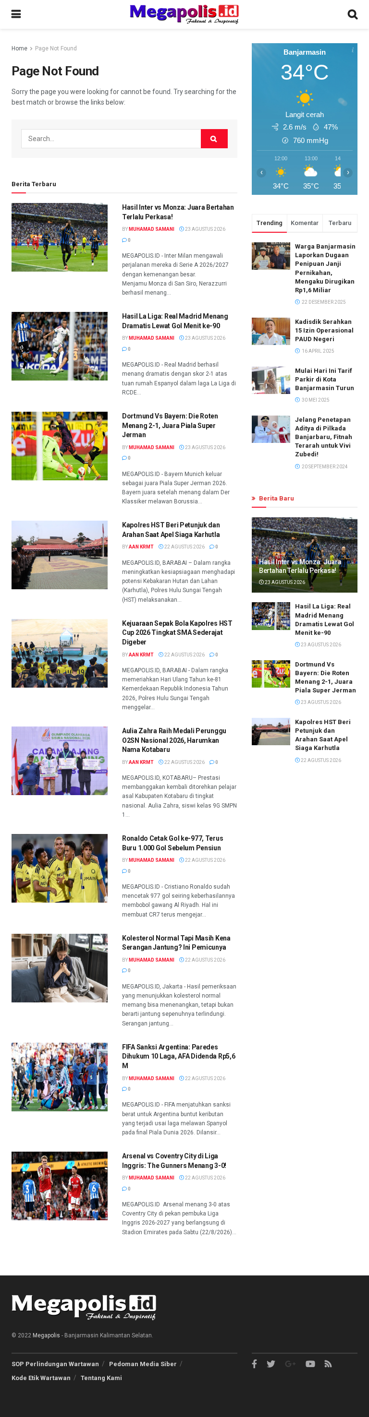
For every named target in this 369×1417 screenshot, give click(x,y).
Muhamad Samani (151, 229)
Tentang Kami (101, 1377)
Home (19, 48)
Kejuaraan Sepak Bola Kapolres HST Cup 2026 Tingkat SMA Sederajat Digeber (177, 632)
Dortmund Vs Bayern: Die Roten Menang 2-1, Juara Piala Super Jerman (170, 425)
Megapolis (46, 1335)
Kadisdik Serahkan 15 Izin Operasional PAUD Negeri (324, 330)
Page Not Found (56, 48)
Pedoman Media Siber (143, 1364)
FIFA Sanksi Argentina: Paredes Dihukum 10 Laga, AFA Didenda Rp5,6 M (178, 1056)
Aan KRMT (141, 546)
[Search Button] (214, 138)
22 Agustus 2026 (184, 546)
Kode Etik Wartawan (41, 1377)
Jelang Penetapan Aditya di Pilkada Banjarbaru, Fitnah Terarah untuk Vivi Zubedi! (323, 437)
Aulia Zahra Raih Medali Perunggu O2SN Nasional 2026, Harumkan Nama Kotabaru (174, 740)
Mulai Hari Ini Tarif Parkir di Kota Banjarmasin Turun (324, 379)
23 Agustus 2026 (204, 229)
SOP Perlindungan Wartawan (55, 1364)
